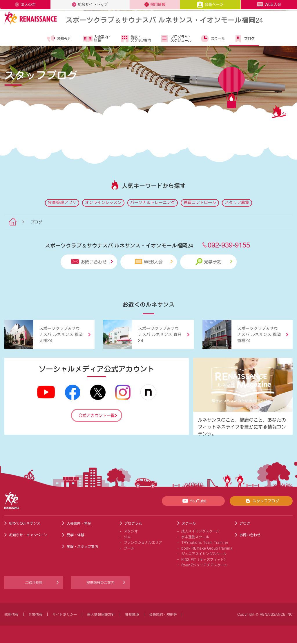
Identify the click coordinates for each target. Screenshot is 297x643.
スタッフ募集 (237, 203)
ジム (127, 537)
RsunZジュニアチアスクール (204, 565)
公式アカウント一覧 (96, 415)
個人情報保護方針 (101, 614)
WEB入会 (273, 4)
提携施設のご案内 (100, 582)
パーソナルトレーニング (152, 203)
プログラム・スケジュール (181, 38)
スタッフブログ (266, 501)
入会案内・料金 (102, 38)
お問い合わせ (94, 262)
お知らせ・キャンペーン (28, 535)
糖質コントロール (200, 203)
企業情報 (35, 614)
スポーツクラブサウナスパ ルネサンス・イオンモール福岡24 (164, 20)
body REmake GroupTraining (207, 548)
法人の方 (28, 4)
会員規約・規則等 (163, 614)
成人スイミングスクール (200, 531)
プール (129, 548)
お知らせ (64, 38)
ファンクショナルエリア (143, 542)
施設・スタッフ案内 (141, 38)
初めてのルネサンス (24, 523)
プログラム (133, 523)
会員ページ (213, 4)
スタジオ (131, 531)
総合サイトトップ (93, 4)
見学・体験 (75, 535)
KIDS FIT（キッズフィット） (204, 559)
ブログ (249, 38)
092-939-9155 (229, 244)
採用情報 (157, 4)
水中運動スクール (195, 537)
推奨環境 (132, 614)
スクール (218, 38)
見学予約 (212, 262)
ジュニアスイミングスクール (204, 553)
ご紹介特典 (33, 582)
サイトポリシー (64, 614)
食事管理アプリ (62, 203)
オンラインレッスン (103, 203)
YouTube (198, 501)
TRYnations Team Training (204, 542)
